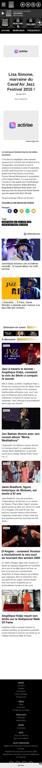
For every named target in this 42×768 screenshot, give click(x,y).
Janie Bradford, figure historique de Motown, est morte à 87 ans (19, 490)
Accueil (5, 31)
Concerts (21, 707)
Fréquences (34, 31)
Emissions (21, 691)
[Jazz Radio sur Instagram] (30, 763)
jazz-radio (22, 222)
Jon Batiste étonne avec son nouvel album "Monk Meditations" (21, 437)
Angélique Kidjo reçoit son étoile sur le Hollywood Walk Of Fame (21, 619)
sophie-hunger (7, 222)
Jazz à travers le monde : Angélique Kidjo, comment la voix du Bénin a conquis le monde (19, 373)
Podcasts (21, 717)
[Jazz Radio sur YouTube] (24, 763)
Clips (21, 704)
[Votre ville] (22, 4)
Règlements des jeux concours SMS (21, 751)
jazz (15, 222)
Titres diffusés (21, 694)
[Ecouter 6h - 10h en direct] (21, 333)
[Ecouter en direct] (28, 4)
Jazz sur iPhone (21, 735)
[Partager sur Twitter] (15, 212)
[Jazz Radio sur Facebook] (11, 763)
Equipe (21, 688)
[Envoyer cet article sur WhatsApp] (27, 212)
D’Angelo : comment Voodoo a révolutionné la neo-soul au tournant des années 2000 (21, 554)
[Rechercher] (33, 4)
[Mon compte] (38, 4)
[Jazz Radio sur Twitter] (17, 763)
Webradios (18, 31)
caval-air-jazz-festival (10, 225)
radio (29, 222)
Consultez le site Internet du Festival (18, 203)
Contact (21, 685)
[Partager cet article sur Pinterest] (21, 212)
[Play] (3, 13)
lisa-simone (23, 225)
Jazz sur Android (21, 738)
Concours (21, 728)
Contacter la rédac (21, 710)
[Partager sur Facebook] (9, 212)
